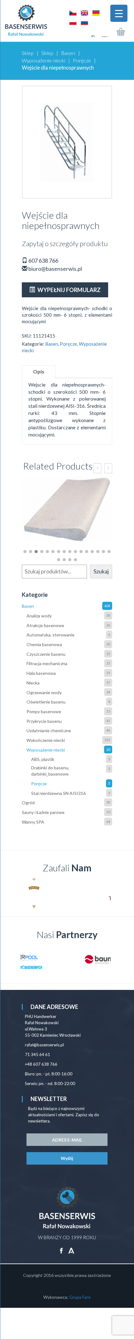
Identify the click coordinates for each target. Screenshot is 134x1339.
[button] (25, 551)
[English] (83, 12)
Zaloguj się (87, 34)
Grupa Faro (80, 1297)
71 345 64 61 (37, 1054)
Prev (30, 893)
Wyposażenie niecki (43, 60)
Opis (38, 371)
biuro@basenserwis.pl (54, 268)
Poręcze (82, 60)
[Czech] (72, 12)
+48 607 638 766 (41, 1064)
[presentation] (97, 468)
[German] (94, 12)
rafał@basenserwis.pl (44, 1044)
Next (104, 893)
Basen (68, 53)
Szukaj (101, 571)
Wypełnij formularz (68, 289)
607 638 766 (42, 260)
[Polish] (72, 21)
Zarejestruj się (101, 34)
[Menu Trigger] (118, 13)
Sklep (28, 53)
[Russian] (83, 21)
